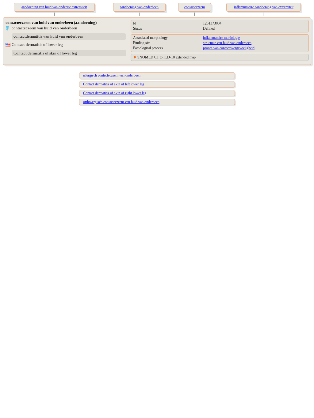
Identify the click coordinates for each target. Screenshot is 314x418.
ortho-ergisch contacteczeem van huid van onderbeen (121, 102)
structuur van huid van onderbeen (227, 43)
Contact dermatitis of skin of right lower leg (114, 93)
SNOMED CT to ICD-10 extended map (166, 57)
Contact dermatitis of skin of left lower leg (113, 84)
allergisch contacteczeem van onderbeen (111, 75)
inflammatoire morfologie (221, 37)
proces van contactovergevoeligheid (229, 48)
